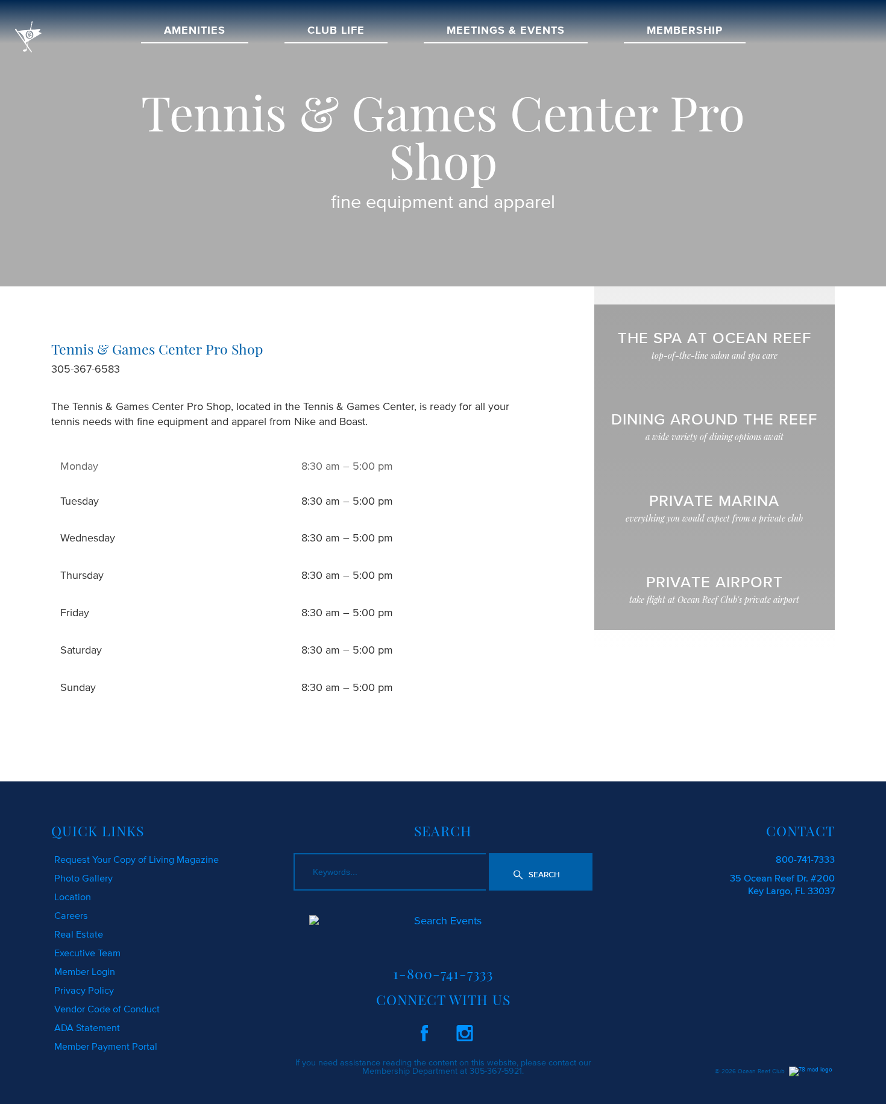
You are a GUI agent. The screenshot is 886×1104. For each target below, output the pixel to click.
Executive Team (87, 952)
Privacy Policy (84, 990)
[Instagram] (465, 1031)
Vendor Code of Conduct (107, 1008)
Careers (71, 915)
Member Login (84, 971)
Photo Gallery (83, 877)
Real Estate (78, 934)
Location (72, 896)
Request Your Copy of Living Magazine (136, 859)
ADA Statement (87, 1027)
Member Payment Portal (105, 1046)
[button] (540, 872)
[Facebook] (424, 1031)
